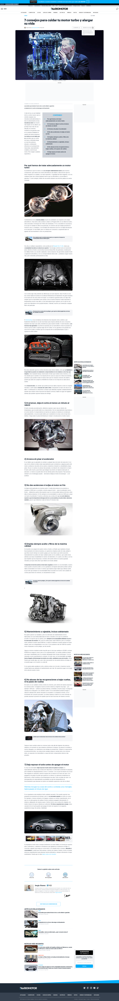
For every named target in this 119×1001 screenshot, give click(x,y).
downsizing (29, 320)
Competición (32, 12)
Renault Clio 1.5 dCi (58, 246)
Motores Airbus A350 (46, 5)
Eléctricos (62, 12)
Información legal (82, 999)
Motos (75, 12)
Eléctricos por (8, 4)
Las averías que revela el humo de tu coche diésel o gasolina (39, 106)
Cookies (88, 999)
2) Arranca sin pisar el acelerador (56, 129)
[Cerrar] (93, 30)
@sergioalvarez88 (35, 27)
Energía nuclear (76, 5)
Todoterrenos (37, 5)
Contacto (76, 999)
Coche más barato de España (65, 5)
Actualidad (23, 12)
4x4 (53, 5)
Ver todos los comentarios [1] (48, 904)
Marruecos (30, 5)
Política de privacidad (94, 999)
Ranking (55, 12)
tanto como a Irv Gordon (49, 854)
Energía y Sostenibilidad (85, 12)
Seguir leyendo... (58, 892)
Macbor (83, 5)
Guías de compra (47, 12)
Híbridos (69, 12)
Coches (39, 12)
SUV (56, 5)
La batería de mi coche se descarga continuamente (36, 108)
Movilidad (95, 12)
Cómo (25, 15)
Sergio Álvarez (28, 27)
